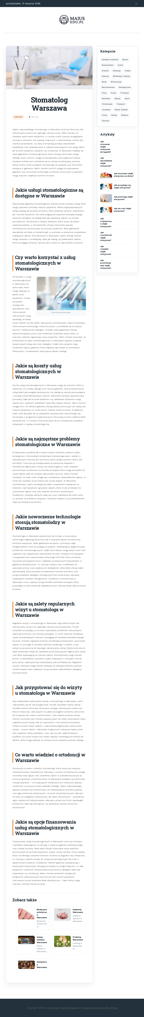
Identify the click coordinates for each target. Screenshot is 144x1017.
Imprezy (105, 76)
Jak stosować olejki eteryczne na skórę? (124, 174)
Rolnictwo (106, 99)
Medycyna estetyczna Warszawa (42, 913)
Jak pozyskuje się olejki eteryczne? (122, 186)
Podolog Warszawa (78, 938)
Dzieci (120, 65)
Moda (104, 82)
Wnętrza (124, 115)
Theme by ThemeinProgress (63, 1007)
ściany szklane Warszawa (42, 939)
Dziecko (105, 71)
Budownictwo (108, 65)
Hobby (127, 71)
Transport (121, 104)
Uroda (104, 115)
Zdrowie (18, 117)
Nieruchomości (108, 87)
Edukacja (117, 71)
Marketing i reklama (121, 76)
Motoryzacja (116, 82)
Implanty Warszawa (78, 910)
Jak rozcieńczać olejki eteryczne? (106, 236)
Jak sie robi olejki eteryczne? (122, 209)
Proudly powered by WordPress (99, 1007)
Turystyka (106, 110)
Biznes (125, 60)
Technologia (107, 104)
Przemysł (125, 93)
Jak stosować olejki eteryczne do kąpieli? (105, 147)
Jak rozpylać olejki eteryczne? (105, 250)
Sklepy (118, 99)
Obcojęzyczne (125, 87)
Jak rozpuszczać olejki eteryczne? (106, 222)
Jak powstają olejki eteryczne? (123, 198)
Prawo (113, 93)
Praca (104, 93)
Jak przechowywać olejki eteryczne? (105, 264)
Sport (127, 99)
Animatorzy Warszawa (42, 964)
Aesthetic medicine (110, 60)
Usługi (114, 115)
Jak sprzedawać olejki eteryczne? (106, 162)
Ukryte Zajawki (121, 110)
